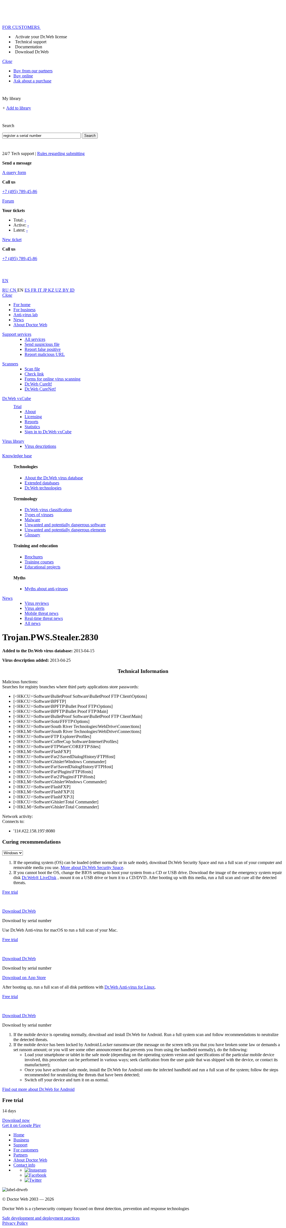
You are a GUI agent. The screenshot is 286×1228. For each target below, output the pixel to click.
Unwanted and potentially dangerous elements (65, 529)
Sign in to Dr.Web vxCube (48, 431)
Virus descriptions (40, 446)
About (30, 411)
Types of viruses (39, 514)
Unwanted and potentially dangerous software (65, 524)
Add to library (18, 108)
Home (18, 1134)
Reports (31, 421)
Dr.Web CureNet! (40, 389)
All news (32, 623)
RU (6, 290)
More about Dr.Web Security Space (92, 867)
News (18, 319)
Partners (20, 1155)
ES (28, 290)
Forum (8, 201)
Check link (34, 374)
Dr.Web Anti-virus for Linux (129, 987)
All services (35, 339)
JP (45, 290)
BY (66, 290)
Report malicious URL (45, 354)
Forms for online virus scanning (52, 379)
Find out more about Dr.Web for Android (38, 1089)
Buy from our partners (33, 70)
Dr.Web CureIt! (38, 384)
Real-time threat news (44, 618)
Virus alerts (34, 608)
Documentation (28, 46)
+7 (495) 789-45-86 (19, 191)
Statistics (32, 426)
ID (72, 290)
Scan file (32, 369)
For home (21, 304)
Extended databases (42, 482)
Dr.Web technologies (43, 488)
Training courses (39, 562)
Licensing (33, 416)
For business (24, 309)
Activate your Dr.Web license (41, 36)
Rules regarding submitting (61, 153)
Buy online (23, 75)
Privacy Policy (15, 1223)
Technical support (30, 41)
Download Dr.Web (32, 51)
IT (40, 290)
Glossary (32, 534)
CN (13, 290)
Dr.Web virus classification (48, 509)
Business (21, 1139)
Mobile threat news (41, 613)
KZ (51, 290)
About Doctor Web (30, 324)
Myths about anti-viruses (46, 588)
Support (20, 1145)
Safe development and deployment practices (41, 1218)
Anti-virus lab (25, 314)
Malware (32, 519)
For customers (25, 1150)
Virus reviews (37, 603)
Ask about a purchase (32, 80)
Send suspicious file (42, 344)
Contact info (24, 1165)
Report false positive (43, 349)
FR (34, 290)
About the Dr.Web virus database (54, 477)
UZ (59, 290)
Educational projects (42, 567)
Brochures (34, 556)
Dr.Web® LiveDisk (39, 877)
